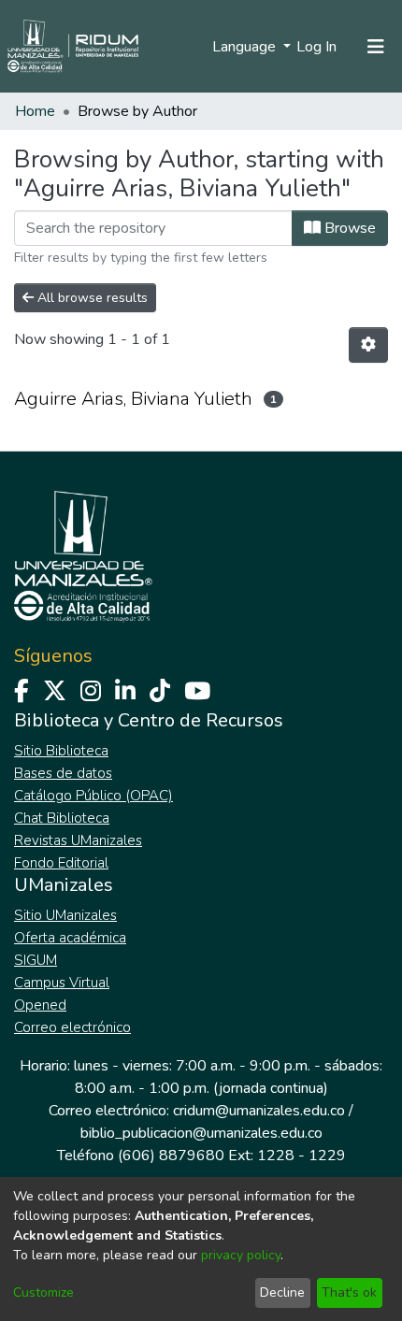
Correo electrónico (72, 1027)
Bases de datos (63, 773)
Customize (43, 1292)
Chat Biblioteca (61, 818)
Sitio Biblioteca (61, 750)
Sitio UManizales (65, 915)
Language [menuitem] (246, 46)
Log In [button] (317, 46)
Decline (282, 1292)
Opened (40, 1005)
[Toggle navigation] (376, 46)
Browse (348, 228)
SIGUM (35, 960)
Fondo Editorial (61, 863)
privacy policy (240, 1255)
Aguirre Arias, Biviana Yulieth (133, 398)
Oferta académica (70, 937)
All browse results (91, 298)
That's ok (349, 1292)
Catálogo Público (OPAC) (93, 795)
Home (35, 111)
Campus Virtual (61, 982)
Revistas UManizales (78, 840)
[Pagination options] (368, 345)
